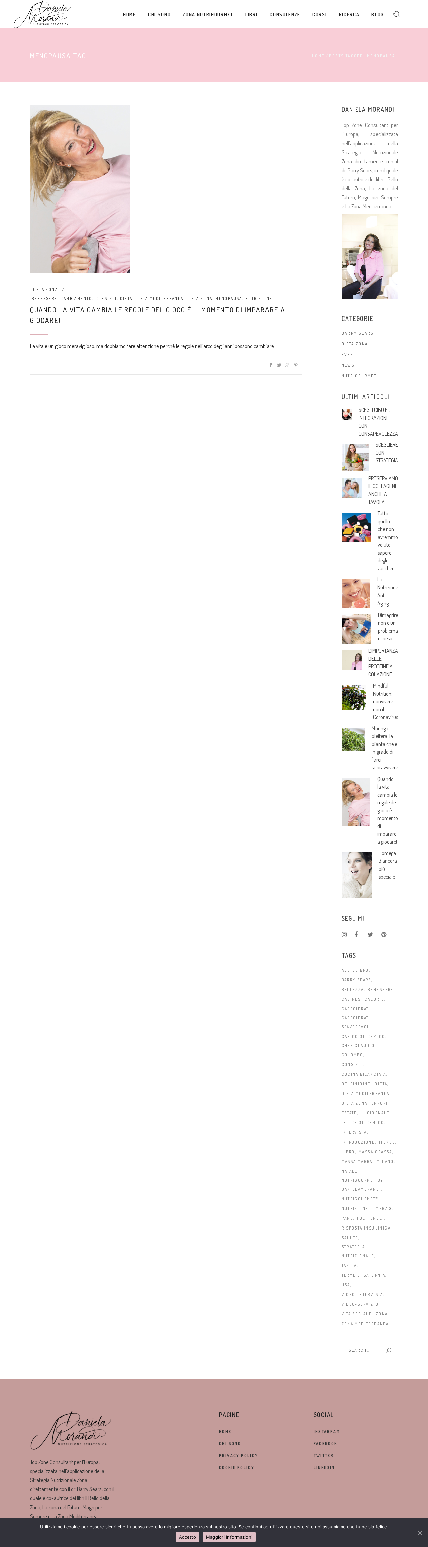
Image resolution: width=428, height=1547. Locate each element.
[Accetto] (419, 1532)
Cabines (351, 999)
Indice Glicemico (363, 1122)
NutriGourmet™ (361, 1198)
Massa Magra (357, 1161)
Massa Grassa (375, 1151)
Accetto (187, 1537)
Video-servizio (360, 1304)
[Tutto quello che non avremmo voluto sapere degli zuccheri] (356, 527)
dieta (126, 298)
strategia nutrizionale (358, 1251)
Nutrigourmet (359, 375)
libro (348, 1151)
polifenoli (370, 1218)
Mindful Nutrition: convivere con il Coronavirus (385, 701)
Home (318, 55)
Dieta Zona (45, 289)
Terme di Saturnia (364, 1275)
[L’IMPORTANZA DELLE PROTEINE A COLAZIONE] (352, 660)
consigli (106, 298)
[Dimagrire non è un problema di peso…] (356, 629)
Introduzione (358, 1142)
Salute (350, 1237)
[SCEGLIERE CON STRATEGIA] (355, 457)
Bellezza (353, 989)
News (348, 365)
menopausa (228, 298)
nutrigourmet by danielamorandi (363, 1185)
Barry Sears (358, 333)
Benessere (45, 298)
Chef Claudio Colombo (358, 1050)
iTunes (387, 1142)
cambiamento (76, 298)
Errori (379, 1103)
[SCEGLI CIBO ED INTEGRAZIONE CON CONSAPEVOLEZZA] (347, 414)
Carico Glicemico (363, 1036)
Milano (385, 1161)
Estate (349, 1112)
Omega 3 (382, 1208)
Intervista (354, 1132)
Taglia (349, 1265)
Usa (346, 1284)
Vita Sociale (357, 1313)
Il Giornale (375, 1112)
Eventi (350, 354)
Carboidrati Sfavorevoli (357, 1022)
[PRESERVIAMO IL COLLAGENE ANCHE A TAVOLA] (352, 488)
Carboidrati (356, 1008)
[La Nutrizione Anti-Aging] (356, 593)
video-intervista (362, 1294)
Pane (347, 1218)
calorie (374, 999)
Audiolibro (355, 970)
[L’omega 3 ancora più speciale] (357, 875)
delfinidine (356, 1083)
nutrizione (259, 298)
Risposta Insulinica (366, 1228)
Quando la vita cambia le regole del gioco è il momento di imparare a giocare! (387, 810)
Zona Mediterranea (365, 1323)
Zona (382, 1313)
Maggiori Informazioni (229, 1537)
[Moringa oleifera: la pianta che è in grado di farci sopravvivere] (353, 739)
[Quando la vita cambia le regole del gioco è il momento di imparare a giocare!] (80, 189)
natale (350, 1171)
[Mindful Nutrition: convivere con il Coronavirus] (354, 697)
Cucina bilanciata (364, 1074)
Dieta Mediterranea (159, 298)
